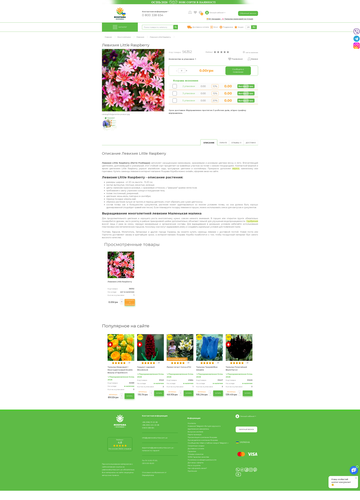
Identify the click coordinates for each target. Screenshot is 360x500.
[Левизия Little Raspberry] (133, 80)
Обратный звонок (248, 13)
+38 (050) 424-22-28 (150, 425)
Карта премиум (194, 434)
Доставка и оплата (196, 448)
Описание (208, 143)
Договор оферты (195, 463)
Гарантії (223, 143)
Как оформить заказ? (197, 468)
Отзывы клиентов (195, 454)
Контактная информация (153, 12)
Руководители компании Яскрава (203, 440)
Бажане (254, 59)
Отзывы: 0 (236, 143)
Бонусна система (195, 432)
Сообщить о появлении (130, 302)
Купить (129, 396)
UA (248, 27)
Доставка (251, 143)
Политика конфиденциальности (202, 460)
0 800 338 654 (152, 15)
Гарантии (192, 451)
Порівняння (237, 59)
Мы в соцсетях (194, 465)
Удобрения (252, 221)
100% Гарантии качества (198, 457)
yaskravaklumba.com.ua (112, 470)
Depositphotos (148, 475)
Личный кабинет (247, 416)
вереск (235, 168)
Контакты (192, 423)
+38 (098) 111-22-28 (150, 422)
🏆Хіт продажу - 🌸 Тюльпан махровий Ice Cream (229, 19)
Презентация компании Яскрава (202, 437)
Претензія (192, 471)
